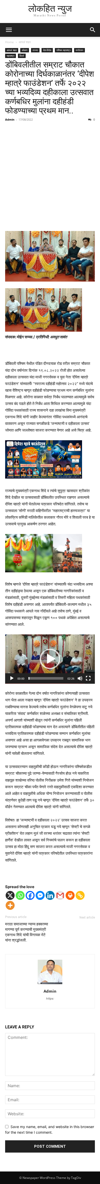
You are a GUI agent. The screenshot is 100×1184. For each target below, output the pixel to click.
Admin (9, 119)
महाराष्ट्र (10, 55)
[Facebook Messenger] (40, 895)
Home (9, 42)
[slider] (45, 678)
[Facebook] (30, 895)
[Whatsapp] (20, 895)
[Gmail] (60, 895)
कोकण (24, 50)
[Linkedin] (50, 895)
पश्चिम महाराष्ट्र (63, 50)
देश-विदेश (47, 50)
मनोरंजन (79, 50)
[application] (50, 659)
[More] (10, 905)
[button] (9, 30)
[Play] (11, 678)
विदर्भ (21, 55)
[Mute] (80, 678)
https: (50, 998)
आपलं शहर (25, 42)
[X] (10, 895)
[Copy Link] (80, 895)
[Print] (70, 895)
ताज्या (35, 50)
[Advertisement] (50, 177)
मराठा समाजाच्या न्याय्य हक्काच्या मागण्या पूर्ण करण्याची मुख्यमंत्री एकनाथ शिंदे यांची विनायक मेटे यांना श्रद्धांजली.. (26, 932)
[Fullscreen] (88, 678)
